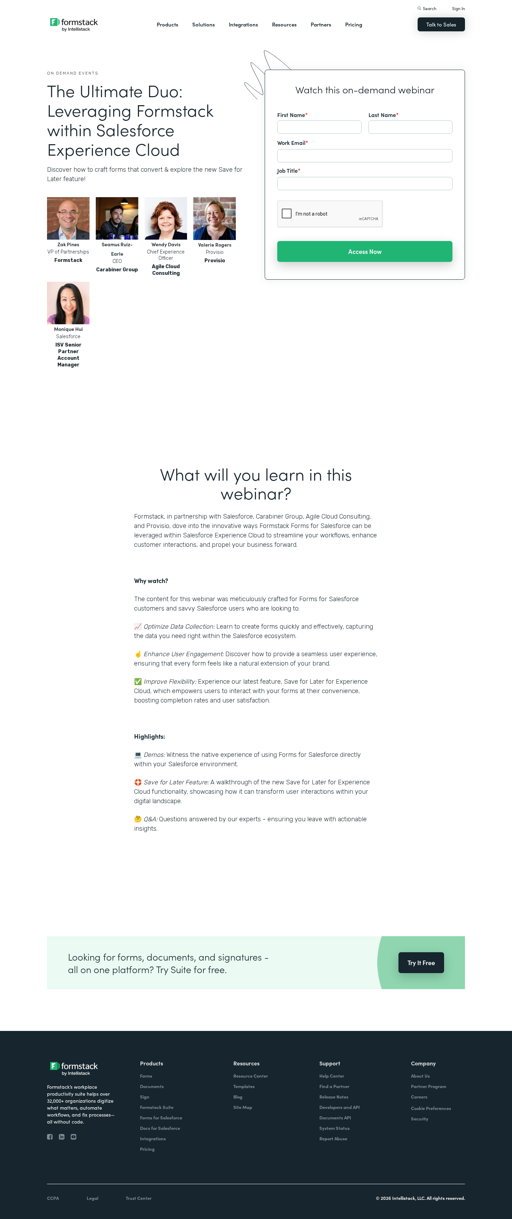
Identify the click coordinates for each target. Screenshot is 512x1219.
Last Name (384, 114)
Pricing (353, 24)
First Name (292, 114)
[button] (167, 24)
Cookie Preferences (431, 1108)
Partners (321, 24)
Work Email (292, 142)
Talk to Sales (441, 24)
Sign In (458, 8)
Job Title (289, 170)
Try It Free (421, 962)
